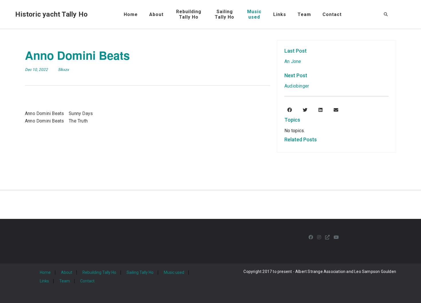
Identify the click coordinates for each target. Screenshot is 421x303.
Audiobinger (296, 86)
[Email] (336, 110)
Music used (174, 272)
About (156, 14)
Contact (332, 14)
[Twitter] (305, 110)
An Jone (292, 61)
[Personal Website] (327, 237)
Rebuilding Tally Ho (99, 272)
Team (304, 14)
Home (131, 14)
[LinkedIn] (320, 110)
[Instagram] (319, 237)
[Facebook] (289, 110)
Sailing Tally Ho (140, 272)
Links (279, 14)
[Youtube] (336, 237)
